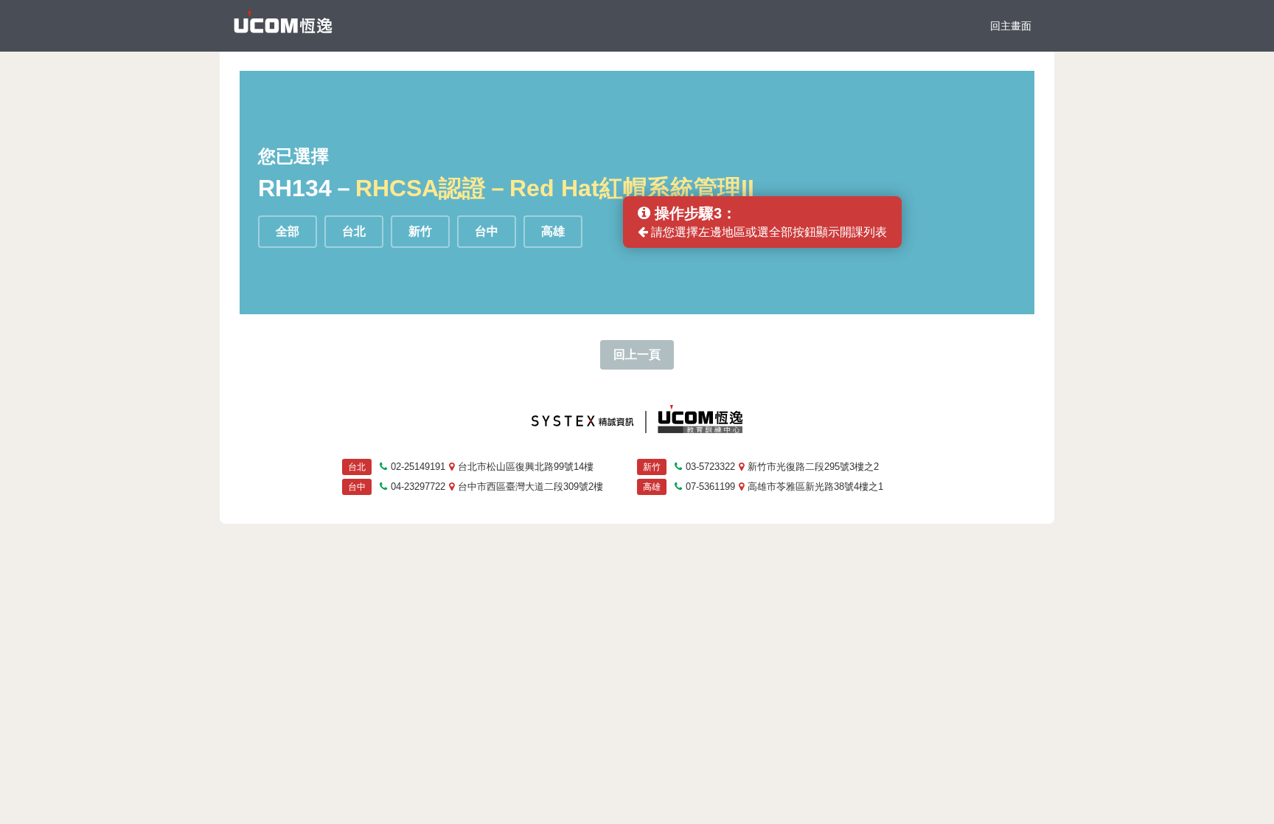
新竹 (420, 231)
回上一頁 (637, 354)
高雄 (553, 231)
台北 (354, 231)
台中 (486, 231)
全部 (287, 231)
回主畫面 (1010, 26)
